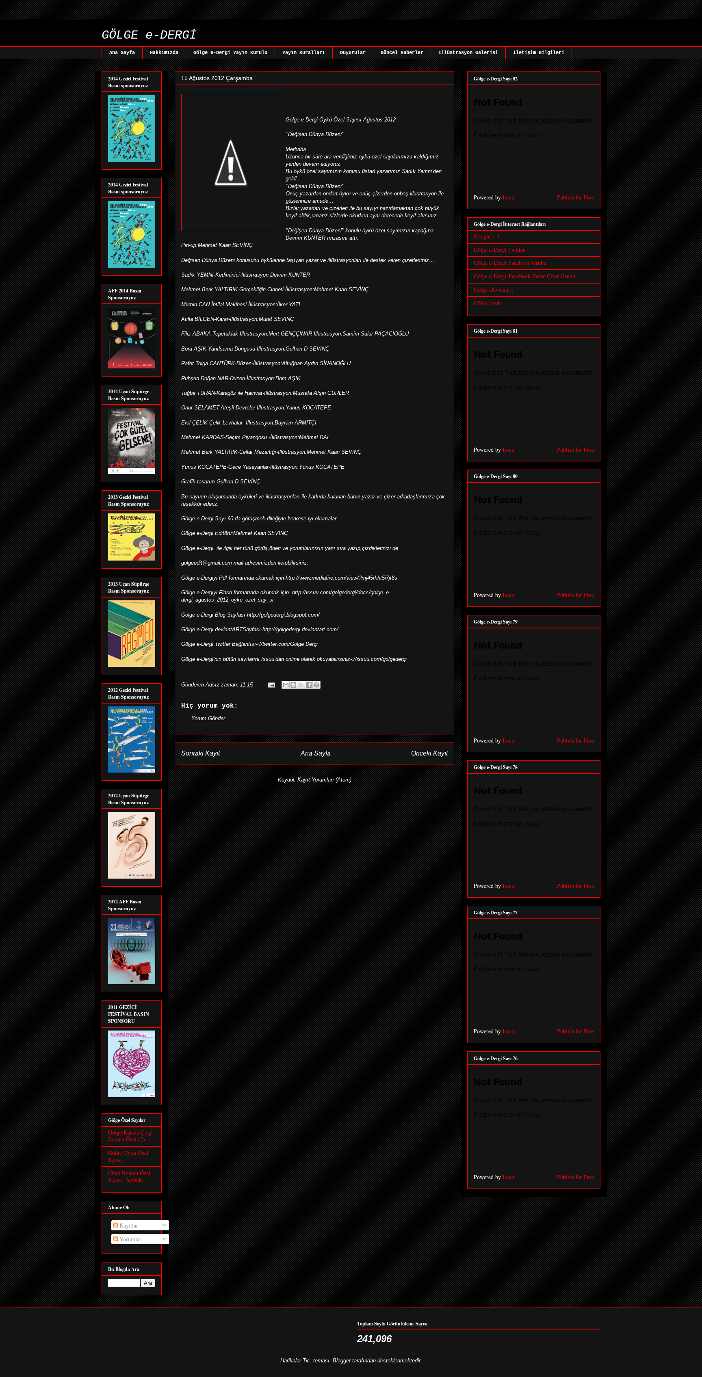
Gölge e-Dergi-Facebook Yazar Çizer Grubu (524, 276)
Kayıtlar (128, 1225)
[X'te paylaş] (301, 685)
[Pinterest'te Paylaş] (316, 685)
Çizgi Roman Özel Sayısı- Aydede (129, 1176)
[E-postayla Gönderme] (271, 685)
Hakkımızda (164, 53)
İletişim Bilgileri (538, 53)
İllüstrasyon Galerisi (468, 53)
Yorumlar (129, 1239)
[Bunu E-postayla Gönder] (286, 685)
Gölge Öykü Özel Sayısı (128, 1156)
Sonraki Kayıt (200, 753)
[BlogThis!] (293, 685)
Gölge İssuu (487, 303)
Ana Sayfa (122, 53)
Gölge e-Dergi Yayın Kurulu (230, 53)
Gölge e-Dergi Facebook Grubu (510, 262)
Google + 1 (487, 236)
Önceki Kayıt (429, 753)
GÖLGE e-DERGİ (149, 35)
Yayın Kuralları (303, 53)
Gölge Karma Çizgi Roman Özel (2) (130, 1135)
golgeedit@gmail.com (206, 563)
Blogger (342, 1361)
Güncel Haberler (402, 53)
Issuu (508, 197)
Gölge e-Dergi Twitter (499, 249)
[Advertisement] (148, 15)
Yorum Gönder (208, 718)
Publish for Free (575, 197)
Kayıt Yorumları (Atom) (324, 780)
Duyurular (353, 53)
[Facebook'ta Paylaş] (309, 685)
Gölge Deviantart (493, 289)
